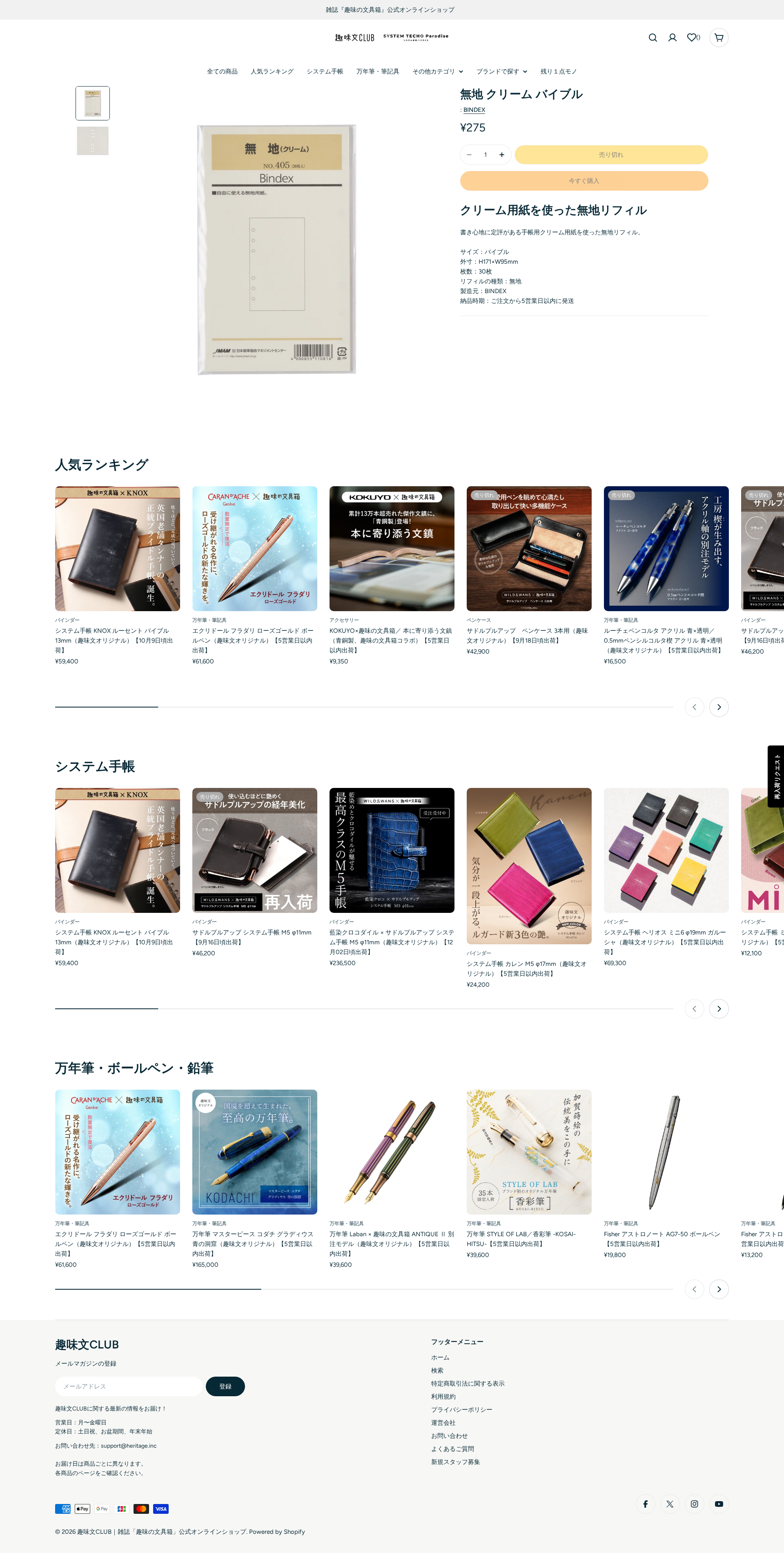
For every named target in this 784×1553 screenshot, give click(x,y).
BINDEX (474, 109)
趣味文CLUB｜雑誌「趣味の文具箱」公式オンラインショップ (161, 1531)
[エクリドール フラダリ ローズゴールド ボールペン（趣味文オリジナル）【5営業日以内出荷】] (254, 548)
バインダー (67, 620)
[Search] (653, 37)
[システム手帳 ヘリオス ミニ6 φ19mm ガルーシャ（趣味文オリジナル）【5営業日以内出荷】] (666, 850)
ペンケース (479, 620)
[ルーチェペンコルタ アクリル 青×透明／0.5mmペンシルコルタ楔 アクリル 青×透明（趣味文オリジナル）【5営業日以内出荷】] (666, 548)
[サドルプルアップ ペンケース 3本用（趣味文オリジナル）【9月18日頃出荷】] (529, 548)
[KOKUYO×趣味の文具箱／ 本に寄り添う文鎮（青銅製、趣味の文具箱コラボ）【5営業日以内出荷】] (392, 548)
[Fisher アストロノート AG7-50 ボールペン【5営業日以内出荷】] (666, 1152)
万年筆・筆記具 (209, 620)
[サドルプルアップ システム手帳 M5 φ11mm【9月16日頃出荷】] (254, 850)
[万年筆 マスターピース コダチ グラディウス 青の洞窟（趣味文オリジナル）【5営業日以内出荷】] (254, 1152)
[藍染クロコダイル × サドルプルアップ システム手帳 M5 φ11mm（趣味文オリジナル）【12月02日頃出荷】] (392, 850)
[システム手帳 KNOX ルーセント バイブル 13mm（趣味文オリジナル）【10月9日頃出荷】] (117, 548)
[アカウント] (672, 37)
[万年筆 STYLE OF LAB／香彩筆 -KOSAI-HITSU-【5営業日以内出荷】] (529, 1152)
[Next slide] (719, 707)
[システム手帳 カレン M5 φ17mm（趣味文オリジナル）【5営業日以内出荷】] (529, 866)
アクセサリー (344, 620)
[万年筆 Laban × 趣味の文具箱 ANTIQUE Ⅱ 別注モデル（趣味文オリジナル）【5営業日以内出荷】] (392, 1152)
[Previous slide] (694, 707)
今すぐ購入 (584, 181)
